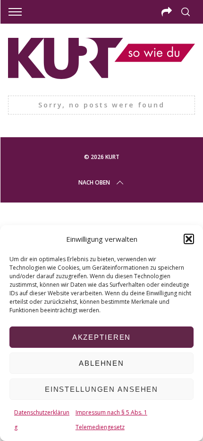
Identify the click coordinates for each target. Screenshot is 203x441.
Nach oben (94, 182)
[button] (189, 239)
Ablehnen (101, 363)
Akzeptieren (101, 337)
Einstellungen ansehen (101, 389)
